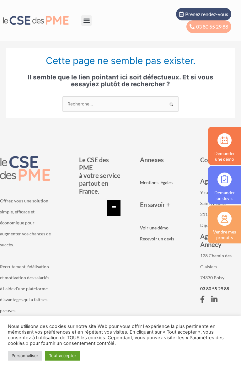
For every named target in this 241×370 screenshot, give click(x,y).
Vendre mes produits (224, 234)
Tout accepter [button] (62, 355)
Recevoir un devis (157, 238)
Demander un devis (224, 195)
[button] (86, 20)
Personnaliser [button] (25, 355)
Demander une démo (224, 155)
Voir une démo (154, 227)
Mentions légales (156, 182)
